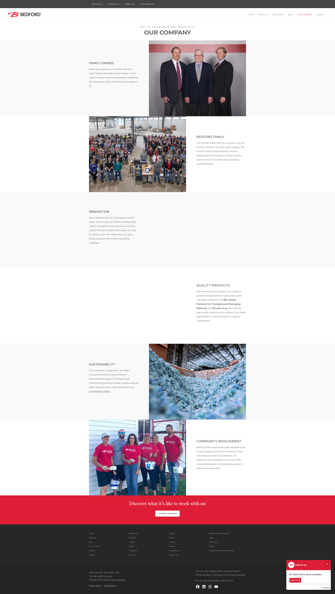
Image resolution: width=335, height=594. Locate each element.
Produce (172, 542)
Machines (132, 555)
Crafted (132, 542)
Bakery (172, 533)
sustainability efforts (99, 391)
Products (263, 14)
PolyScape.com (113, 4)
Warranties (213, 542)
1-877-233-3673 (105, 576)
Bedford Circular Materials (219, 533)
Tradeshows (173, 555)
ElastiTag (132, 538)
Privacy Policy (95, 586)
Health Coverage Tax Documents (221, 551)
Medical (172, 546)
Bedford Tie (133, 533)
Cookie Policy (110, 586)
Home (251, 14)
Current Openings (167, 514)
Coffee (171, 538)
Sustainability (174, 551)
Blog (290, 14)
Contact (320, 14)
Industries (278, 14)
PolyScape (133, 551)
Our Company (305, 14)
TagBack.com (130, 4)
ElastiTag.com (97, 4)
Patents (212, 546)
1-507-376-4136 (118, 580)
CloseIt (131, 546)
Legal (211, 538)
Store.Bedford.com (148, 4)
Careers (92, 551)
